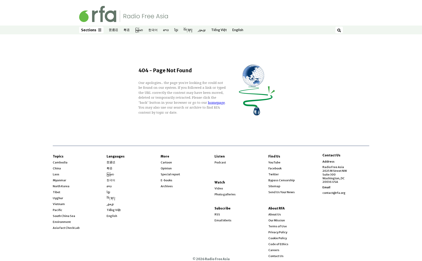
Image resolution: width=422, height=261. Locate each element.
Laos (56, 174)
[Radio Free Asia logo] (123, 13)
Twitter (273, 174)
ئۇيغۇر (202, 30)
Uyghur (58, 198)
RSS (217, 214)
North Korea (61, 186)
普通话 (113, 30)
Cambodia (60, 162)
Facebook (275, 168)
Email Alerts (223, 220)
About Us (274, 214)
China (57, 168)
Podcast (220, 162)
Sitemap (274, 186)
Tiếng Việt (219, 30)
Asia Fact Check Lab (66, 228)
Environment (62, 222)
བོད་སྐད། (188, 30)
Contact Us (276, 256)
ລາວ (166, 30)
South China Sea (64, 216)
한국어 (153, 30)
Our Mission (276, 220)
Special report (170, 174)
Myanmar (59, 180)
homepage (216, 102)
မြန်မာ (139, 30)
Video (219, 188)
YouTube (274, 162)
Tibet (56, 192)
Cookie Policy (277, 238)
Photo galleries (225, 194)
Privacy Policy (277, 232)
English (237, 30)
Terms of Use (277, 226)
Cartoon (166, 162)
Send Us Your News (281, 192)
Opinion (166, 168)
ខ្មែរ (176, 30)
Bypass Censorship (281, 180)
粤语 (127, 30)
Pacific (57, 210)
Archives (167, 186)
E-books (166, 180)
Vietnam (59, 204)
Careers (273, 250)
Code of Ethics (278, 244)
